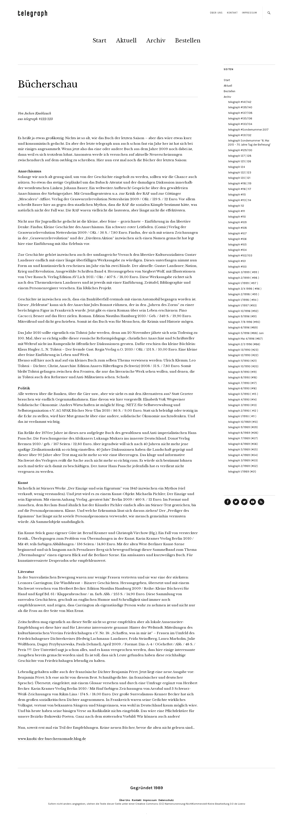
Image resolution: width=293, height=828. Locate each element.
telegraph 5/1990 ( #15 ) (243, 394)
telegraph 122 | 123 (239, 172)
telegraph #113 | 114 (239, 200)
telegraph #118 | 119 (239, 183)
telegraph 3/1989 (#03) (243, 460)
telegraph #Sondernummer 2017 (248, 129)
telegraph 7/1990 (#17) (242, 383)
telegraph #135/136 (240, 118)
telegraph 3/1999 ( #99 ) (243, 272)
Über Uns (216, 12)
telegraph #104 (237, 249)
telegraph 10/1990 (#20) (243, 366)
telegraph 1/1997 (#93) (242, 305)
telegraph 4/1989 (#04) (243, 455)
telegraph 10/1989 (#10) (243, 421)
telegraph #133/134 (240, 124)
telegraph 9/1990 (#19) (242, 371)
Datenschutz (166, 800)
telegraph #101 (237, 261)
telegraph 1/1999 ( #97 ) (243, 283)
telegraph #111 (236, 211)
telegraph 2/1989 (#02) (243, 466)
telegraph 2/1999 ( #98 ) (243, 277)
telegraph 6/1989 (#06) (243, 444)
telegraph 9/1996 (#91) (242, 316)
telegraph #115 (237, 194)
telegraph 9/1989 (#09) (243, 427)
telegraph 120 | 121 (239, 177)
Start (99, 40)
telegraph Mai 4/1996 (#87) (245, 338)
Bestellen (188, 40)
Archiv (155, 40)
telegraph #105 (237, 244)
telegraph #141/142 (239, 102)
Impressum (249, 12)
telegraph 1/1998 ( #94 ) (243, 299)
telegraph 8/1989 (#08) (243, 432)
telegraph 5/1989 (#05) (243, 449)
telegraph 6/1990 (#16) (242, 388)
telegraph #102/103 (240, 255)
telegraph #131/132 (239, 135)
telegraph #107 (237, 233)
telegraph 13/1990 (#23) (243, 349)
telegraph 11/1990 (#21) (242, 360)
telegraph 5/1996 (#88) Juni (246, 333)
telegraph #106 (237, 239)
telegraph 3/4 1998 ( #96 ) (244, 288)
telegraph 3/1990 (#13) (242, 405)
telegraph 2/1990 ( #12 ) (243, 410)
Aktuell (126, 40)
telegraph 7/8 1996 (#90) (244, 322)
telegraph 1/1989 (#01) (242, 471)
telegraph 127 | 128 (239, 155)
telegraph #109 (237, 222)
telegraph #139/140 (240, 107)
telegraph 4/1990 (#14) (242, 399)
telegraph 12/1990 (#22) (243, 355)
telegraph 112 (236, 205)
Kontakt (232, 12)
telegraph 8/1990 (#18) (242, 377)
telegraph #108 (237, 227)
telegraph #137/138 (240, 112)
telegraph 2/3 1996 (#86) (244, 344)
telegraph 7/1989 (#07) (243, 438)
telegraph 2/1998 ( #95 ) (243, 294)
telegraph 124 (236, 167)
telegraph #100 (237, 266)
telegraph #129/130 (240, 150)
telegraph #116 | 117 (239, 189)
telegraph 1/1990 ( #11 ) (242, 416)
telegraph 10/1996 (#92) (243, 311)
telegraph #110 (237, 216)
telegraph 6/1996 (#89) (243, 327)
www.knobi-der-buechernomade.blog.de (52, 739)
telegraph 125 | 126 (239, 161)
